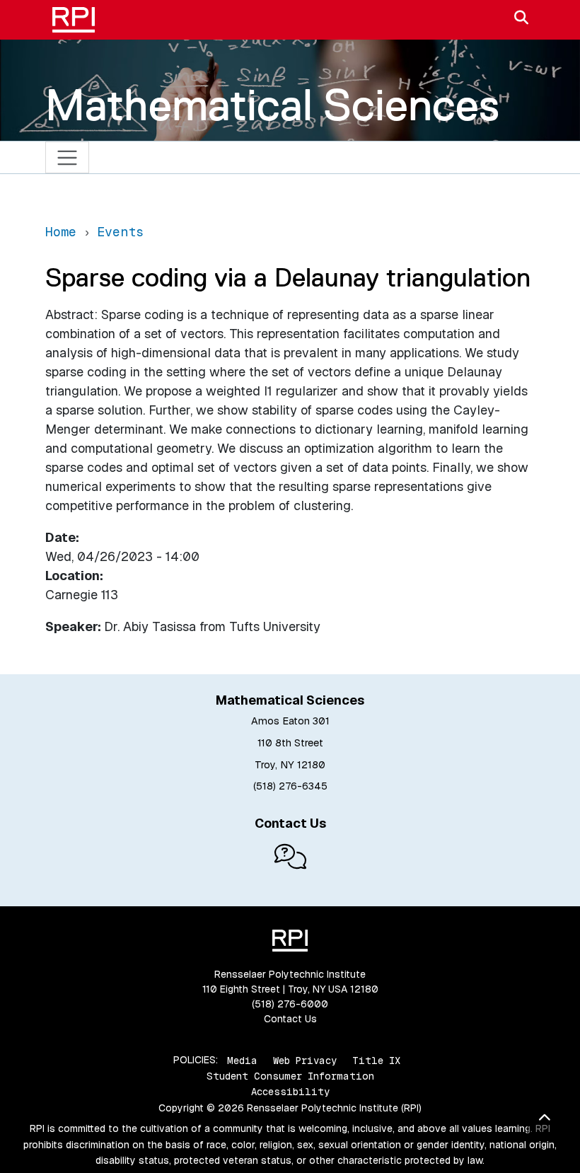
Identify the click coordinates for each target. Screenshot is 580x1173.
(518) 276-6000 (290, 1004)
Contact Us (290, 1018)
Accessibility (290, 1091)
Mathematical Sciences (272, 105)
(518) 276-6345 (290, 786)
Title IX (376, 1059)
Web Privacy (305, 1059)
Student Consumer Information (290, 1076)
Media (242, 1059)
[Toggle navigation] (67, 157)
